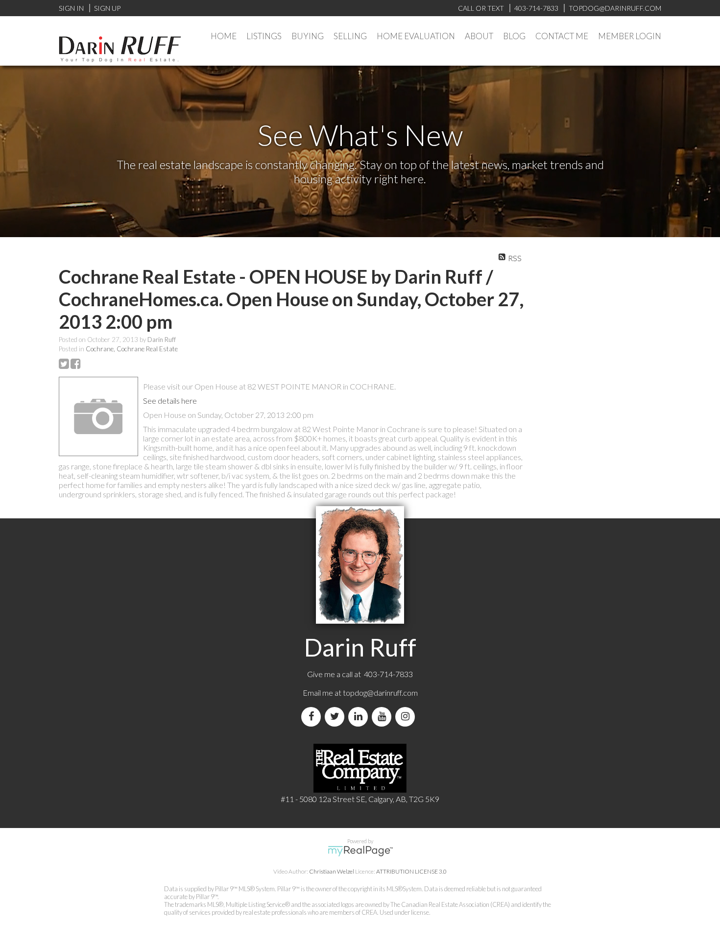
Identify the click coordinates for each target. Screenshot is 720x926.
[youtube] (383, 716)
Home (224, 36)
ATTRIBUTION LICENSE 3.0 (411, 871)
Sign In (71, 8)
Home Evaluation (416, 36)
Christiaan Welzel (331, 871)
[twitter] (336, 716)
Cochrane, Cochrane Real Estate (132, 349)
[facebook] (313, 716)
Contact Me (561, 36)
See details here (170, 400)
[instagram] (407, 716)
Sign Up (107, 8)
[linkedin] (360, 716)
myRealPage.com (360, 851)
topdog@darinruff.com (380, 692)
